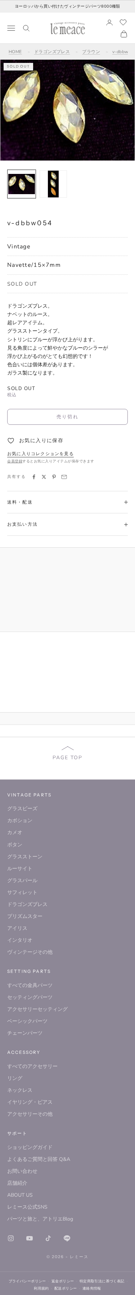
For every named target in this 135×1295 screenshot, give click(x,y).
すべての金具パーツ (30, 985)
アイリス (17, 928)
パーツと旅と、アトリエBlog (40, 1218)
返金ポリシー (62, 1281)
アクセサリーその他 (30, 1114)
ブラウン (91, 52)
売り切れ (67, 416)
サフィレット (22, 892)
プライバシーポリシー (27, 1281)
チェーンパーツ (24, 1033)
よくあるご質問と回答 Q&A (38, 1159)
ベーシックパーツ (27, 1021)
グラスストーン (24, 856)
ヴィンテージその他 (30, 952)
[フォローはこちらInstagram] (10, 1238)
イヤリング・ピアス (30, 1102)
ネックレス (19, 1090)
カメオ (14, 832)
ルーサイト (19, 868)
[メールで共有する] (64, 477)
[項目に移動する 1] (21, 184)
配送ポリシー (65, 1288)
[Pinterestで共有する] (54, 477)
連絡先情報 (91, 1288)
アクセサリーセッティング (37, 1009)
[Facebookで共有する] (34, 477)
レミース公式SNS (27, 1207)
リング (14, 1078)
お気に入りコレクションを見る (40, 454)
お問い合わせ (22, 1171)
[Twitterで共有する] (44, 477)
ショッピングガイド (30, 1147)
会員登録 (14, 461)
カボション (19, 820)
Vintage (19, 247)
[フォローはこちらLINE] (67, 1238)
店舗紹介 (17, 1183)
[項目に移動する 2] (53, 184)
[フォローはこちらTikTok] (48, 1238)
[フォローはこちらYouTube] (29, 1238)
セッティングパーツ (30, 997)
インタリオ (19, 940)
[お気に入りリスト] (123, 22)
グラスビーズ (22, 808)
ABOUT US (20, 1195)
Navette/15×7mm (34, 265)
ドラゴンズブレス (52, 52)
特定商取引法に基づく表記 (102, 1281)
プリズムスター (24, 916)
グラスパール (22, 880)
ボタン (14, 844)
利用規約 (41, 1288)
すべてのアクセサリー (32, 1066)
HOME (15, 52)
